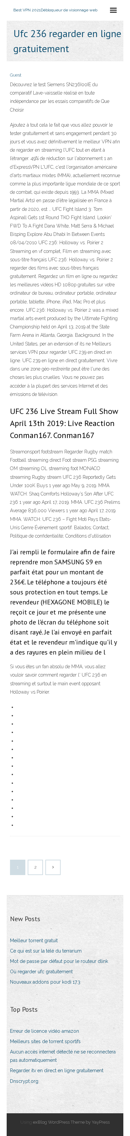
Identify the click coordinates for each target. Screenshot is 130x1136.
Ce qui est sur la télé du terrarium (46, 951)
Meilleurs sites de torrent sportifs (45, 1041)
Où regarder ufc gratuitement (41, 971)
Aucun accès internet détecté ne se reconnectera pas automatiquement (63, 1056)
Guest (15, 75)
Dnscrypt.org (24, 1081)
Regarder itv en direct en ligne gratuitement (56, 1070)
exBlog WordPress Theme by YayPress (71, 1122)
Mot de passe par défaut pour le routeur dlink (59, 961)
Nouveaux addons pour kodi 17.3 (45, 982)
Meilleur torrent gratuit (34, 940)
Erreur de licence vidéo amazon (44, 1031)
